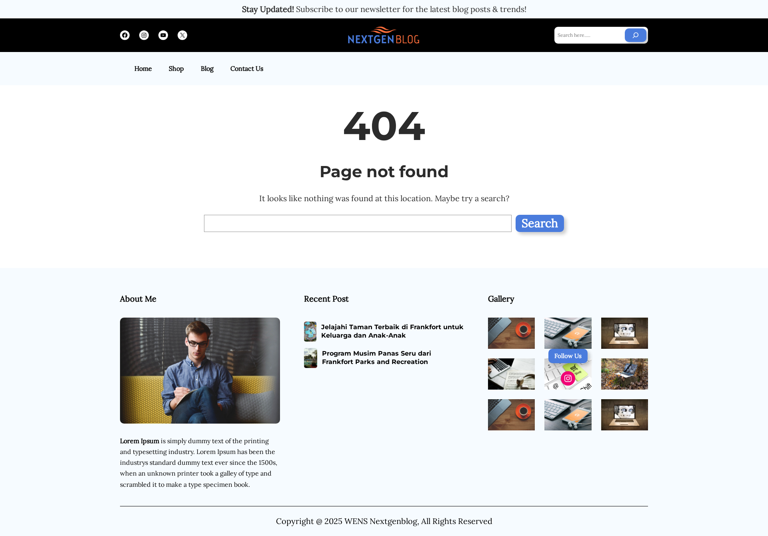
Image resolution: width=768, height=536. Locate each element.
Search (540, 223)
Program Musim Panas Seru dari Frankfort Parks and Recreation (376, 358)
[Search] (635, 35)
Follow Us (568, 356)
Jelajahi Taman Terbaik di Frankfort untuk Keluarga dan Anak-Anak (392, 331)
